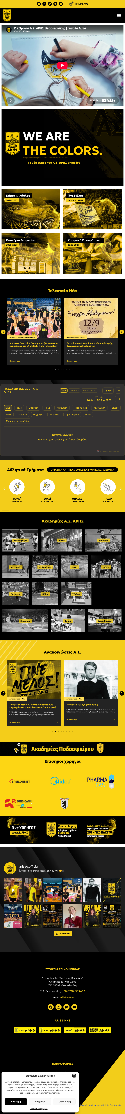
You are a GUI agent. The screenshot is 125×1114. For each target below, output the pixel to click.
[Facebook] (39, 4)
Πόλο (74, 567)
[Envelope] (61, 4)
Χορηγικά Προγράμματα (85, 240)
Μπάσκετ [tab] (33, 407)
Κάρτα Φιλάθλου (18, 195)
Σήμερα (108, 390)
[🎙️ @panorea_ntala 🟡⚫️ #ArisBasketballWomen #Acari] (13, 890)
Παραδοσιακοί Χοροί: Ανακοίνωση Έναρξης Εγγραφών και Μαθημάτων (89, 344)
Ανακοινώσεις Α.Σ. (74, 699)
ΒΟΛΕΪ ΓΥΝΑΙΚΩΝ (47, 500)
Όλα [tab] (8, 407)
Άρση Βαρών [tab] (72, 414)
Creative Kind (116, 1105)
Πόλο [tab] (47, 407)
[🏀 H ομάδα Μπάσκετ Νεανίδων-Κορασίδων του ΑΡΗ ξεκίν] (13, 916)
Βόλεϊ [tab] (19, 407)
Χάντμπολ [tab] (62, 407)
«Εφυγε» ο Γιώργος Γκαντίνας (82, 704)
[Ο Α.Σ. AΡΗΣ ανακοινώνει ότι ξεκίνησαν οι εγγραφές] (112, 916)
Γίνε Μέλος (75, 195)
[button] (74, 1075)
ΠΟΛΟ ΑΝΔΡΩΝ (108, 500)
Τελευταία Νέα (62, 290)
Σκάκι (68, 621)
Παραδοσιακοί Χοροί (75, 337)
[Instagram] (44, 4)
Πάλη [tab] (8, 414)
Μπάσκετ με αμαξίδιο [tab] (17, 421)
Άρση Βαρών (104, 621)
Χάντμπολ (16, 567)
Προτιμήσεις (64, 1101)
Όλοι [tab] (63, 390)
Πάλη (45, 594)
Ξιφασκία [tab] (54, 414)
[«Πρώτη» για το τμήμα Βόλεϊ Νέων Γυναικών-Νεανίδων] (33, 890)
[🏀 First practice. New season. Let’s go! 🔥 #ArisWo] (52, 890)
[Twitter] (50, 4)
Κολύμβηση (45, 567)
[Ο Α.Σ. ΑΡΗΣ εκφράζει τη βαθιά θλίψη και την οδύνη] (112, 890)
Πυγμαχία (16, 594)
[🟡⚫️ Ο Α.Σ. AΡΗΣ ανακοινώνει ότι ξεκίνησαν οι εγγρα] (52, 916)
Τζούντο (76, 594)
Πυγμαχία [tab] (38, 414)
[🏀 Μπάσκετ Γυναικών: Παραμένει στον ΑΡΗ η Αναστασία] (33, 916)
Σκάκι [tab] (88, 414)
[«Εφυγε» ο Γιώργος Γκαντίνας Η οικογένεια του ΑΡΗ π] (92, 890)
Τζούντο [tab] (22, 414)
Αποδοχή (16, 1101)
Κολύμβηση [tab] (99, 407)
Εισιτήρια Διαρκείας (20, 240)
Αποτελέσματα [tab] (89, 390)
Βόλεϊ (62, 540)
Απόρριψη (40, 1101)
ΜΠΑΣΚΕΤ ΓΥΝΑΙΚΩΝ (77, 500)
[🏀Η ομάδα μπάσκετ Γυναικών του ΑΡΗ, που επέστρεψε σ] (72, 890)
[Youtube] (55, 4)
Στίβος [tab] (115, 407)
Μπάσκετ (103, 540)
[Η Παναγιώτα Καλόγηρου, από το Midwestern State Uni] (72, 916)
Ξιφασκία (25, 621)
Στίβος (106, 567)
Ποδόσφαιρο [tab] (80, 407)
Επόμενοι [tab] (74, 390)
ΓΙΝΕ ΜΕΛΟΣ (81, 3)
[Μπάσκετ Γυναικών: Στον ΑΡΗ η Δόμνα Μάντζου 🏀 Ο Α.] (92, 916)
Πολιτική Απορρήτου (39, 1108)
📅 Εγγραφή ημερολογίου (107, 451)
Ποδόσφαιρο (20, 540)
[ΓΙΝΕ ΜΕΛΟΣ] (71, 4)
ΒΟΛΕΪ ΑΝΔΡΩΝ (17, 500)
